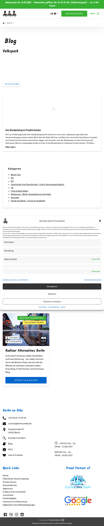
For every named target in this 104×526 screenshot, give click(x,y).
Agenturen (8, 488)
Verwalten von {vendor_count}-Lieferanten (15, 279)
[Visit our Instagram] (16, 514)
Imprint (63, 307)
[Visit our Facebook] (5, 514)
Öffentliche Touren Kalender (16, 478)
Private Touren (9, 482)
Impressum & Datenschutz (15, 501)
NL (12, 187)
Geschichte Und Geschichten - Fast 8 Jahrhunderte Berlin (37, 184)
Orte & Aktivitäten (19, 191)
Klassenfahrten (10, 485)
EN (12, 181)
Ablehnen (52, 294)
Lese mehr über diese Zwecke (92, 279)
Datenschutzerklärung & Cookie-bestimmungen (52, 523)
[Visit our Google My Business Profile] (11, 514)
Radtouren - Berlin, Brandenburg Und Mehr (31, 194)
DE (12, 178)
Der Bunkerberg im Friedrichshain (23, 130)
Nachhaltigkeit (9, 498)
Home (5, 475)
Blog (10, 23)
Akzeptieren (52, 286)
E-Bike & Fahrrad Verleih (14, 491)
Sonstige (15, 197)
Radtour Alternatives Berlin (25, 350)
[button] (100, 220)
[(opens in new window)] (78, 475)
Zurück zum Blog (12, 84)
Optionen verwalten (52, 301)
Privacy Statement (53, 307)
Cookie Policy (43, 307)
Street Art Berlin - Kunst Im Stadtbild (28, 200)
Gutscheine (8, 495)
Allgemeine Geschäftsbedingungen (19, 504)
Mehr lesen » (10, 147)
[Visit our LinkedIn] (22, 514)
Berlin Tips (16, 174)
